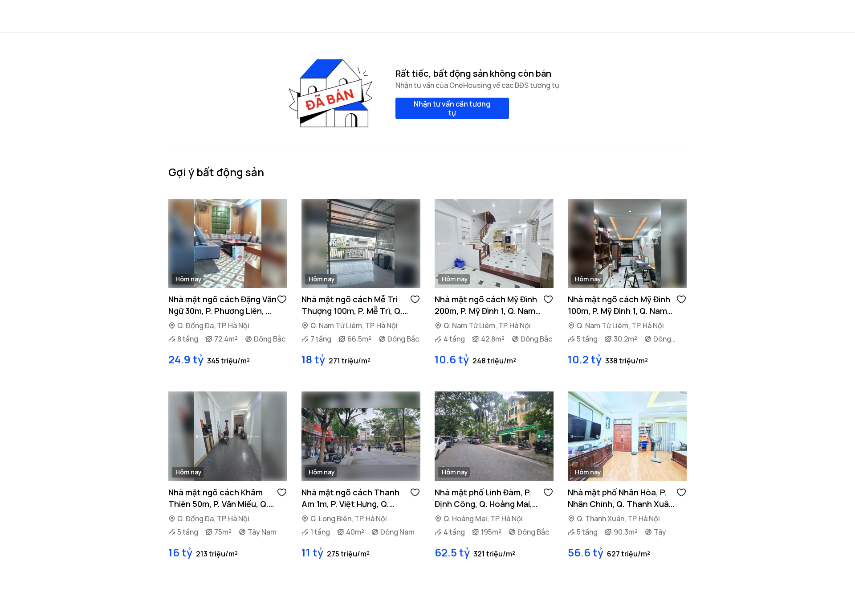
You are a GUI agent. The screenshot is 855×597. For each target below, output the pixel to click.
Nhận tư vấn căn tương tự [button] (452, 108)
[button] (282, 298)
